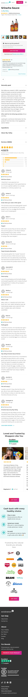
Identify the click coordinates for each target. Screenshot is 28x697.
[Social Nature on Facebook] (7, 682)
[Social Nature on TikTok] (2, 682)
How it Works (5, 629)
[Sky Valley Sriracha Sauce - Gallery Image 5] (20, 37)
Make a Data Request (6, 691)
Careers (3, 636)
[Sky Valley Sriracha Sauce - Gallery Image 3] (12, 37)
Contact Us (4, 621)
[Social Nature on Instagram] (5, 682)
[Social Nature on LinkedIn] (10, 682)
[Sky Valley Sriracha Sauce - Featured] (3, 37)
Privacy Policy (4, 688)
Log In (13, 2)
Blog (2, 638)
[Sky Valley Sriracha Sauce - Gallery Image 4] (16, 37)
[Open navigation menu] (26, 2)
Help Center (4, 619)
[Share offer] (3, 79)
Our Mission (4, 632)
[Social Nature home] (6, 2)
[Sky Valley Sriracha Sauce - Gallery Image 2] (7, 37)
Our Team (4, 634)
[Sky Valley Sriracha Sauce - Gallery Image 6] (25, 37)
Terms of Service (5, 686)
